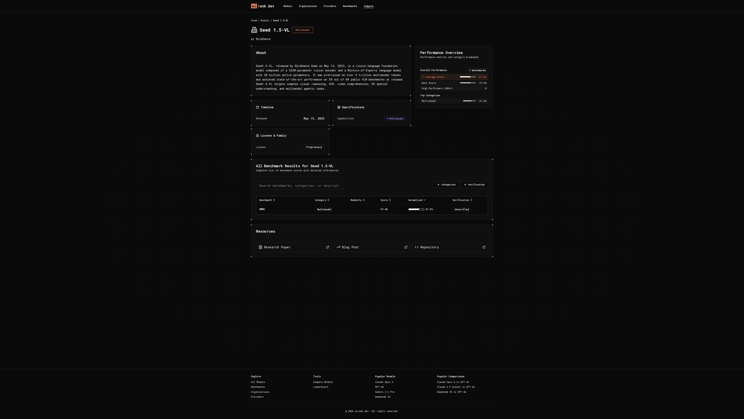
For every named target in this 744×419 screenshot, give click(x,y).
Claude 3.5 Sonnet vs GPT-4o (456, 386)
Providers (330, 6)
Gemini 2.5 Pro (385, 391)
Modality (356, 200)
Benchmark (265, 200)
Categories (449, 184)
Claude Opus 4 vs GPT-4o (453, 382)
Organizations (308, 6)
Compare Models (323, 382)
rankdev (263, 6)
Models (288, 6)
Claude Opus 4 (384, 382)
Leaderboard (320, 386)
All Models (258, 382)
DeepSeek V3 (382, 396)
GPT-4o (379, 386)
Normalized (415, 200)
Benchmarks (350, 6)
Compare (369, 6)
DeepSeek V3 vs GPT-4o (451, 391)
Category (320, 200)
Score (384, 200)
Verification (476, 184)
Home (254, 20)
